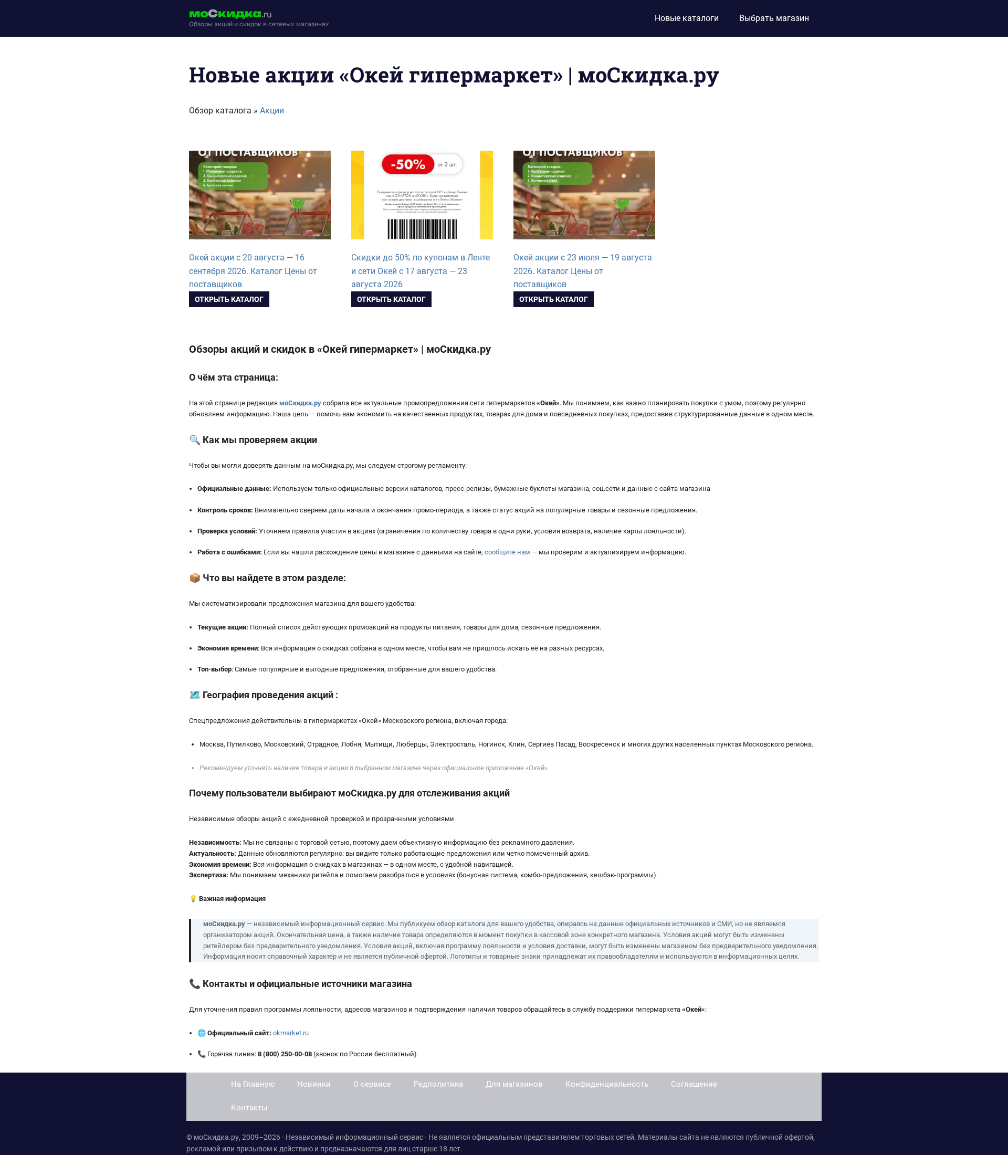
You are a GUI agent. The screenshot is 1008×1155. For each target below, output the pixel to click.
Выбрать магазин (774, 18)
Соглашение (694, 1084)
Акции (272, 111)
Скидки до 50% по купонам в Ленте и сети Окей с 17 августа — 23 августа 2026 (420, 271)
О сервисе (372, 1084)
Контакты (249, 1107)
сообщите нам (507, 552)
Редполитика (438, 1084)
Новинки (314, 1084)
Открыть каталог (229, 299)
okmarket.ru (291, 1033)
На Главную (253, 1084)
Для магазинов (514, 1084)
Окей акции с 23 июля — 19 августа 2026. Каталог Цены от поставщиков (582, 271)
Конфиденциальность (606, 1084)
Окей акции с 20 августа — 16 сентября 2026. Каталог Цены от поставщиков (253, 271)
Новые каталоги (687, 18)
